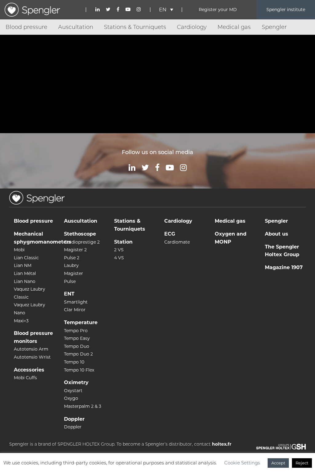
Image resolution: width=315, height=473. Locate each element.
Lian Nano (24, 281)
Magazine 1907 (284, 267)
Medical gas (234, 27)
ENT (69, 294)
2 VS (119, 249)
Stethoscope (80, 234)
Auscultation (75, 27)
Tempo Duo (76, 346)
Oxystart (73, 390)
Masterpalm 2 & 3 (82, 406)
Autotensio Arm (31, 349)
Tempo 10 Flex (79, 370)
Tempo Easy (77, 338)
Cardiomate (177, 242)
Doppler (74, 419)
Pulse (70, 281)
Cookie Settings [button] (242, 463)
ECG (169, 234)
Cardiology (192, 27)
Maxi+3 (21, 321)
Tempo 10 (74, 362)
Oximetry (76, 382)
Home (10, 42)
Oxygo (71, 398)
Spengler (274, 27)
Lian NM (22, 265)
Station (123, 242)
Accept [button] (278, 462)
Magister (73, 273)
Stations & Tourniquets (135, 27)
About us (276, 234)
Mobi (19, 249)
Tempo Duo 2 (78, 354)
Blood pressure (26, 27)
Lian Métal (25, 273)
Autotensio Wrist (32, 357)
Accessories (29, 370)
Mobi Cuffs (25, 377)
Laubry (71, 265)
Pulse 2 (71, 257)
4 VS (119, 257)
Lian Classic (26, 257)
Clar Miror (75, 309)
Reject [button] (302, 462)
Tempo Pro (76, 330)
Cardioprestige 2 (82, 242)
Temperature (81, 322)
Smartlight (76, 302)
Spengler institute (285, 9)
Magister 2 (75, 249)
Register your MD (218, 9)
